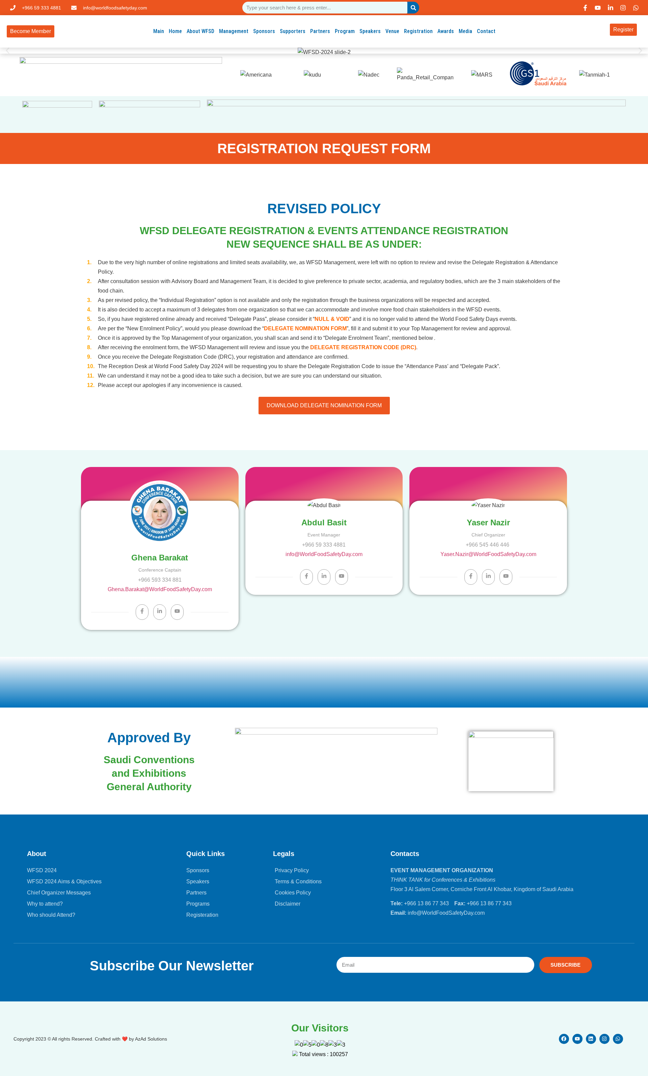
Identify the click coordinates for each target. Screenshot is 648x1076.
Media (465, 31)
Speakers (370, 31)
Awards (445, 31)
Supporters (292, 31)
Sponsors (264, 31)
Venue (392, 31)
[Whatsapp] (618, 1039)
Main (158, 31)
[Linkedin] (591, 1039)
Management (233, 31)
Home (175, 31)
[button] (7, 51)
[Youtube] (577, 1039)
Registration (418, 31)
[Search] (413, 7)
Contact (486, 31)
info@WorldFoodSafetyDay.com (324, 554)
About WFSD (200, 31)
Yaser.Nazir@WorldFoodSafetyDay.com (488, 554)
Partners (320, 31)
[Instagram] (604, 1039)
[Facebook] (564, 1039)
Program (345, 31)
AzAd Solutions (151, 1039)
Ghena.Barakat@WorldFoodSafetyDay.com (160, 589)
